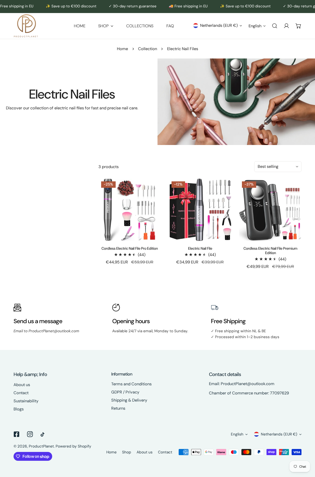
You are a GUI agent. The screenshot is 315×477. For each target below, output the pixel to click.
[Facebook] (16, 434)
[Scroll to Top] (305, 450)
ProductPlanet (41, 446)
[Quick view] (151, 235)
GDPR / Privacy (125, 392)
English (255, 26)
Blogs (19, 409)
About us (22, 384)
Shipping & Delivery (129, 400)
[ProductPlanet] (26, 26)
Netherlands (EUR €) (219, 25)
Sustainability (26, 401)
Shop (126, 452)
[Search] (275, 26)
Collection (147, 48)
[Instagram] (30, 434)
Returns (118, 408)
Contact (21, 392)
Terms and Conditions (131, 384)
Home (122, 48)
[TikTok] (43, 434)
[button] (106, 26)
